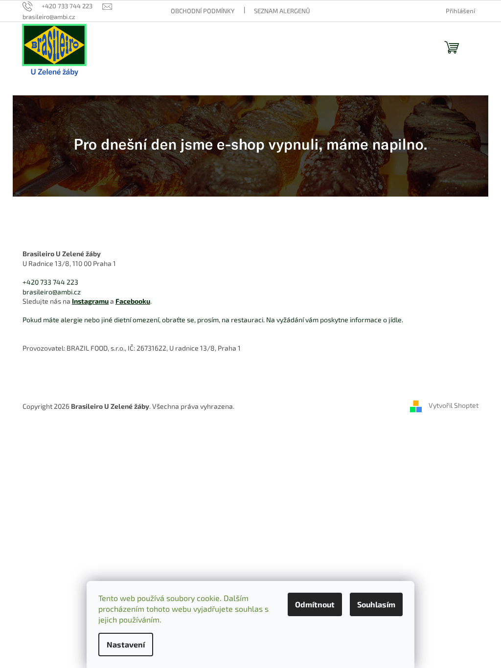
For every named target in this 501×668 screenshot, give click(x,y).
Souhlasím (376, 604)
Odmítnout (315, 604)
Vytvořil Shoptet (453, 405)
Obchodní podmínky (202, 11)
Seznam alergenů (282, 11)
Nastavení (126, 644)
